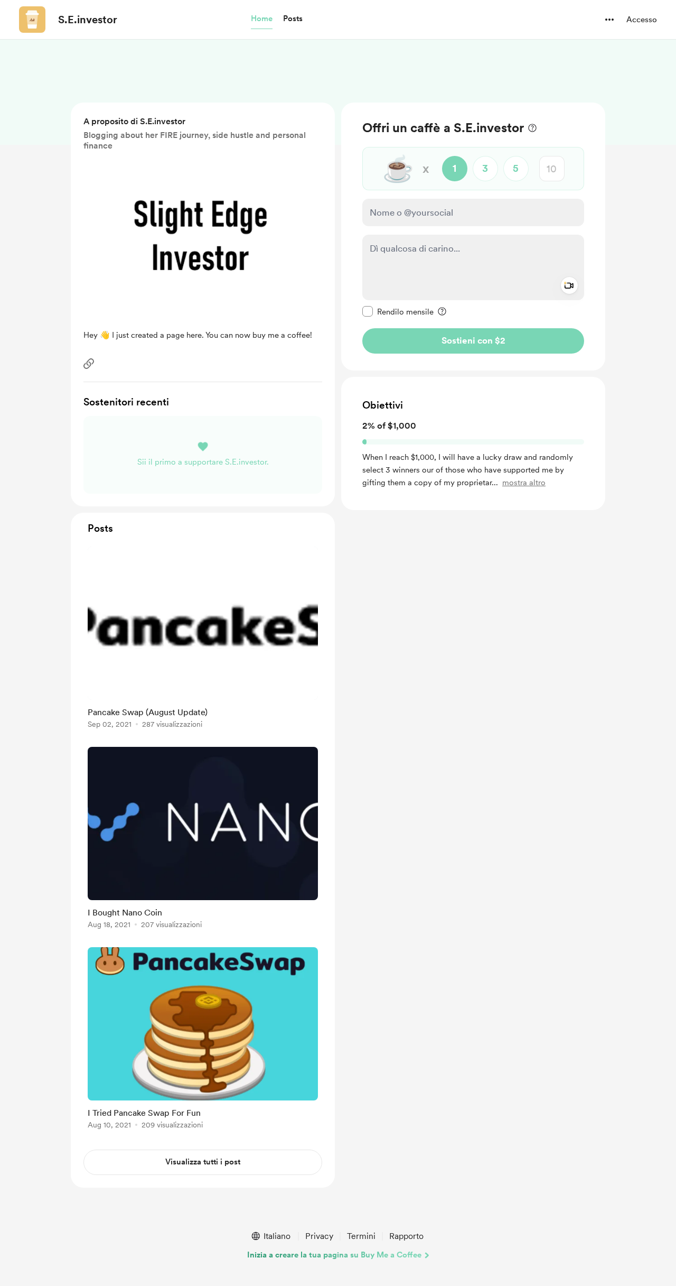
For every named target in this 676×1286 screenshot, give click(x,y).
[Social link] (88, 363)
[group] (202, 639)
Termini (361, 1236)
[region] (473, 237)
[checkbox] (398, 311)
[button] (262, 19)
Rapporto (406, 1236)
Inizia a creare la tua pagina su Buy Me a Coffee (334, 1255)
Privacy (319, 1236)
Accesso (641, 19)
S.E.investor (87, 19)
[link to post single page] (202, 639)
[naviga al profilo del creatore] (32, 19)
